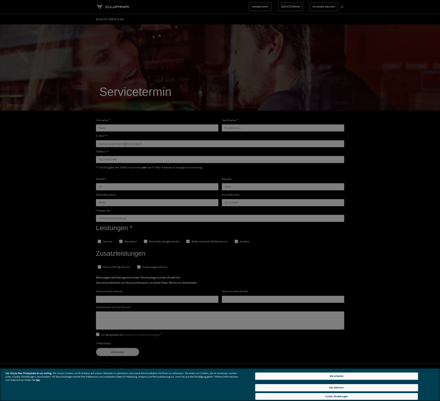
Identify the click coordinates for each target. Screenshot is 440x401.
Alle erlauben (337, 376)
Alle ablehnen (336, 387)
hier (38, 380)
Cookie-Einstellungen (336, 396)
